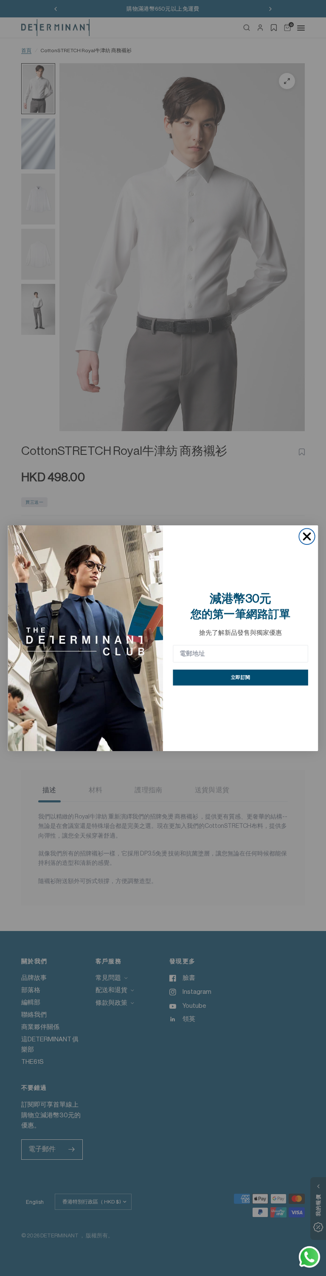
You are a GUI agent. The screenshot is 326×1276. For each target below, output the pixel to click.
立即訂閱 (240, 677)
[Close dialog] (307, 536)
